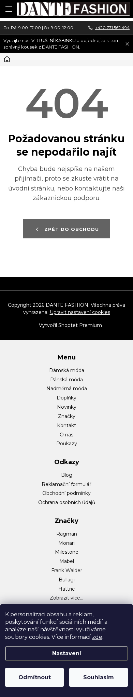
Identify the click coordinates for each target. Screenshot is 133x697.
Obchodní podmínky (66, 493)
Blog (66, 475)
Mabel (66, 561)
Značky (66, 416)
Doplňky (66, 398)
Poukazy (66, 443)
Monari (66, 543)
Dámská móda (66, 370)
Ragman (66, 534)
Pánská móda (66, 380)
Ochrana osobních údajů (66, 502)
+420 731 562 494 (112, 27)
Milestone (66, 552)
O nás (66, 435)
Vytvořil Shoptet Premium (70, 325)
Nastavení (66, 653)
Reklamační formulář (66, 484)
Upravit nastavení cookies (80, 312)
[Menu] (9, 9)
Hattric (66, 589)
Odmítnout (34, 677)
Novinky (66, 407)
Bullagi (67, 580)
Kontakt (66, 425)
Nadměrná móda (66, 388)
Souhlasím (98, 677)
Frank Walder (66, 570)
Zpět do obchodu (71, 229)
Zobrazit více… (66, 598)
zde (97, 637)
